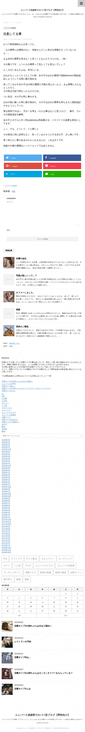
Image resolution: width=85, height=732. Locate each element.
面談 (3, 431)
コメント (10, 202)
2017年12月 (6, 519)
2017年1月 (6, 545)
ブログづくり (7, 408)
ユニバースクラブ (9, 413)
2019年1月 (6, 491)
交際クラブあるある (10, 420)
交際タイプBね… (8, 386)
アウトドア (16, 558)
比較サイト (75, 572)
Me (13, 191)
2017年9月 (6, 526)
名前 (8, 230)
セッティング (65, 558)
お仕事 (4, 398)
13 (42, 602)
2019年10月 (6, 487)
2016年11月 (6, 550)
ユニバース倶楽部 (11, 185)
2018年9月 (6, 498)
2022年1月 (6, 447)
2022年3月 (6, 445)
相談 (18, 309)
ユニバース (6, 410)
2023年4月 (6, 440)
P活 (3, 396)
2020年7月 (6, 473)
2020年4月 (6, 480)
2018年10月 (6, 496)
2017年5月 (6, 536)
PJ (3, 394)
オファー (5, 403)
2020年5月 (6, 477)
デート (6, 565)
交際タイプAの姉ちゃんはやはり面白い (17, 381)
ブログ (28, 565)
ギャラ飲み (31, 558)
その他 (4, 401)
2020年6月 (6, 475)
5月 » (66, 615)
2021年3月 (6, 459)
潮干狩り (7, 579)
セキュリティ (47, 558)
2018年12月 (6, 494)
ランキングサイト (12, 572)
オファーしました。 (25, 292)
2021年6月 (6, 452)
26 (31, 611)
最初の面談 (60, 572)
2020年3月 (6, 482)
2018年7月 (6, 503)
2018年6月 (6, 505)
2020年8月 (6, 470)
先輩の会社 (21, 258)
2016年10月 (6, 552)
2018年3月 (6, 512)
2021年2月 (6, 461)
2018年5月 (6, 508)
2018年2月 (6, 515)
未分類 (4, 429)
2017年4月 (6, 538)
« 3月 (19, 615)
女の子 (4, 424)
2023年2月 (6, 442)
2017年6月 (6, 533)
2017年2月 (6, 543)
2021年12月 (6, 449)
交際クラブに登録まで (10, 422)
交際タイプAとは (8, 391)
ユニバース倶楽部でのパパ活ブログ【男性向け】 (42, 10)
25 (19, 611)
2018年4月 (6, 510)
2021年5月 (6, 454)
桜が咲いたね (14, 343)
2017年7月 (6, 531)
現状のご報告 (22, 326)
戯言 (3, 427)
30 (77, 611)
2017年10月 (6, 524)
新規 (11, 346)
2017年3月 (6, 540)
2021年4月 (6, 456)
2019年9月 (6, 489)
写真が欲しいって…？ (26, 275)
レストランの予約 (9, 384)
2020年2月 (6, 484)
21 (54, 606)
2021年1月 (6, 463)
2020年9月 (6, 468)
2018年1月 (6, 517)
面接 (18, 579)
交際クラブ (6, 417)
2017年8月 (6, 529)
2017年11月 (6, 522)
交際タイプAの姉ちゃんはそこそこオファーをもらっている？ (26, 388)
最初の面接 (45, 572)
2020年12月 (6, 466)
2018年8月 (6, 501)
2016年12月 (6, 547)
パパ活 (4, 406)
